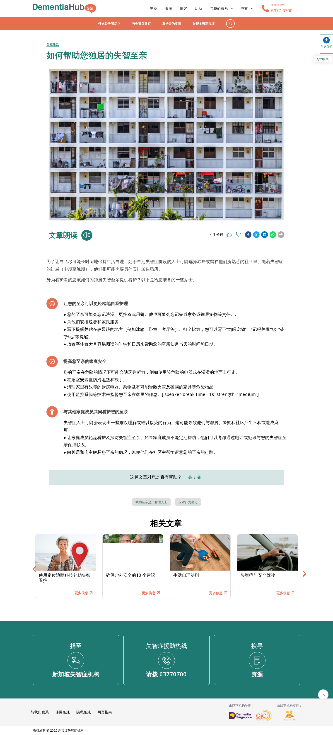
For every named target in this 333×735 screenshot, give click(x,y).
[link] (64, 9)
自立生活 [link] (52, 44)
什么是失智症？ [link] (109, 23)
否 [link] (199, 477)
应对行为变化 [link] (188, 502)
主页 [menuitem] (153, 8)
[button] (248, 234)
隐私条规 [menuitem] (83, 712)
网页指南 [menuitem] (104, 712)
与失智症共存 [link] (141, 23)
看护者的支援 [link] (171, 23)
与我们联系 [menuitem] (219, 8)
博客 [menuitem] (183, 8)
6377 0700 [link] (281, 10)
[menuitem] (247, 8)
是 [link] (190, 477)
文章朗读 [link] (63, 235)
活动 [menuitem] (198, 8)
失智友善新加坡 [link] (204, 23)
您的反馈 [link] (323, 59)
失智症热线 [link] (278, 5)
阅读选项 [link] (326, 46)
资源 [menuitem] (168, 8)
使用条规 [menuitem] (62, 712)
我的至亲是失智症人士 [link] (151, 502)
